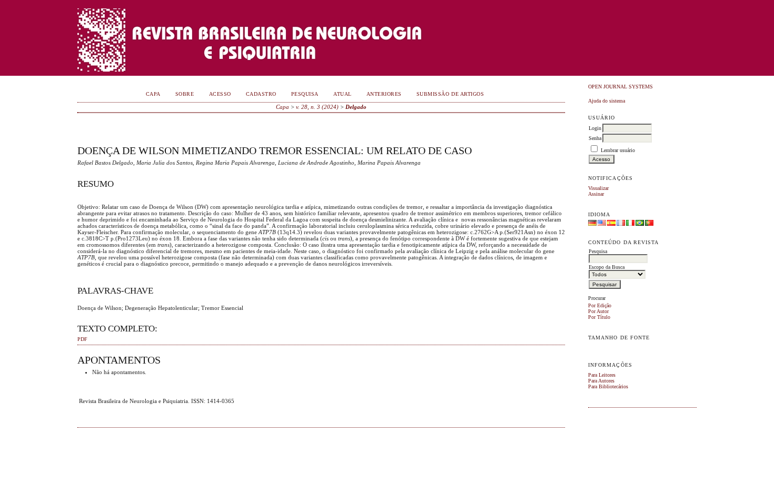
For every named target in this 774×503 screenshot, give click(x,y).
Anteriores (384, 94)
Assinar (596, 194)
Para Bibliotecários (608, 386)
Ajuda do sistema (606, 101)
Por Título (599, 317)
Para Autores (601, 381)
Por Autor (598, 311)
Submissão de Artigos (450, 94)
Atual (342, 94)
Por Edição (599, 305)
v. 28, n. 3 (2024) (317, 107)
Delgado (355, 107)
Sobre (184, 94)
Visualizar (598, 188)
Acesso (220, 94)
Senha (595, 138)
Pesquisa (305, 94)
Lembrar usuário (618, 150)
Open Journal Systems (620, 86)
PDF (82, 339)
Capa (153, 94)
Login (595, 128)
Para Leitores (602, 375)
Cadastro (261, 94)
